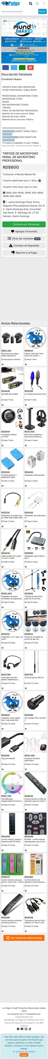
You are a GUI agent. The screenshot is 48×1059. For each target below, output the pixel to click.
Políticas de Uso (35, 1020)
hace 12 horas (9, 683)
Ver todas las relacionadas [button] (25, 937)
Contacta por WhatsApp (26, 224)
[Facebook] (22, 1028)
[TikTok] (30, 1028)
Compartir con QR (33, 1023)
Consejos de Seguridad (26, 245)
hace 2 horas (32, 440)
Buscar (42, 11)
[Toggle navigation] (31, 3)
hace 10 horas (9, 643)
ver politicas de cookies (24, 1051)
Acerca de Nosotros (14, 1023)
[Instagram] (18, 1028)
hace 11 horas (32, 643)
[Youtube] (26, 1028)
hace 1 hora (31, 359)
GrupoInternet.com (24, 1017)
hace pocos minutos (11, 359)
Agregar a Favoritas (26, 231)
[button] (4, 40)
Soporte (24, 1025)
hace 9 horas (8, 602)
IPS (24, 1014)
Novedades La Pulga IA (15, 1020)
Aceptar (24, 1055)
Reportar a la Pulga (26, 252)
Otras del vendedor (25, 238)
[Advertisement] (24, 285)
